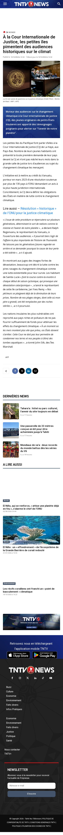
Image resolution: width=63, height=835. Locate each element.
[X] (22, 371)
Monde (11, 32)
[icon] (4, 32)
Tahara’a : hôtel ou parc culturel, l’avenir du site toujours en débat (39, 410)
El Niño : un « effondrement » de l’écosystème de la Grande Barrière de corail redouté (31, 549)
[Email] (35, 371)
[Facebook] (15, 371)
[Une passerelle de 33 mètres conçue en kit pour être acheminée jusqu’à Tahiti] (11, 430)
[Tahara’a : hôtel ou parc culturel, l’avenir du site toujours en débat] (11, 411)
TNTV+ (7, 753)
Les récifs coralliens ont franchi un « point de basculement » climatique (29, 590)
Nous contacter (12, 749)
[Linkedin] (29, 371)
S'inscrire (31, 793)
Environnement (9, 583)
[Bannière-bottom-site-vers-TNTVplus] (31, 629)
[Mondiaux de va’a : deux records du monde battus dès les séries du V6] (11, 449)
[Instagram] (20, 678)
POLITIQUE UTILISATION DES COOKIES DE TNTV (31, 826)
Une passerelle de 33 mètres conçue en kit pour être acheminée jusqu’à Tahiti (36, 428)
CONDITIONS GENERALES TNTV (42, 822)
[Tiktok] (43, 678)
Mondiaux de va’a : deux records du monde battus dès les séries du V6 (38, 448)
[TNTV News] (31, 669)
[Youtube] (51, 678)
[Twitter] (28, 678)
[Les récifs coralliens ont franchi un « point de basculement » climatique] (31, 571)
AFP (7, 357)
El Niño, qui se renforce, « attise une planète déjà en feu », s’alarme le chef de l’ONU (31, 507)
